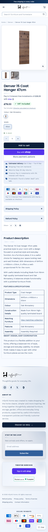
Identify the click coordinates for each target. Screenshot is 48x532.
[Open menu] (3, 7)
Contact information (22, 502)
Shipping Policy (12, 209)
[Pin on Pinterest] (20, 225)
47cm (8, 127)
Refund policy (7, 499)
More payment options (24, 156)
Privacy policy (18, 499)
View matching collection (32, 320)
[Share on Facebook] (11, 225)
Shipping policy (7, 502)
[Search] (43, 14)
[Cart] (44, 7)
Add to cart (24, 145)
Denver (10, 22)
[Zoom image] (43, 66)
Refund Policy (12, 219)
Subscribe (24, 453)
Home (3, 22)
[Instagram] (4, 387)
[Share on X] (15, 225)
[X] (17, 387)
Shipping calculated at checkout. (24, 108)
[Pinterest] (23, 387)
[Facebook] (11, 387)
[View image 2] (15, 75)
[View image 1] (6, 75)
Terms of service (31, 499)
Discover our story (24, 425)
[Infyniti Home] (24, 7)
